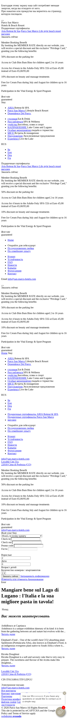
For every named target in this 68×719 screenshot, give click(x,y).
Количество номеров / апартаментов (20, 570)
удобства (13, 124)
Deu (10, 155)
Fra (9, 158)
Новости (12, 265)
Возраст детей (8, 567)
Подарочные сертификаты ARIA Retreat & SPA (33, 414)
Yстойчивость (15, 259)
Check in (5, 539)
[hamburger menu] (2, 20)
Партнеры (6, 696)
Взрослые (6, 555)
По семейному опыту (19, 251)
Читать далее (8, 634)
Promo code (7, 545)
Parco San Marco (16, 110)
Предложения (15, 136)
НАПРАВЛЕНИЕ (17, 127)
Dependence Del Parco (19, 113)
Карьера (12, 268)
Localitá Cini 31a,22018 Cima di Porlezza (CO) (16, 463)
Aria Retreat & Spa (10, 31)
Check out (6, 542)
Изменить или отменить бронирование (22, 579)
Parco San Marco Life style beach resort (41, 31)
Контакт (12, 273)
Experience (13, 138)
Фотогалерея (14, 270)
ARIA (11, 107)
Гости (4, 549)
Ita (9, 149)
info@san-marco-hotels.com (22, 279)
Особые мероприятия (19, 130)
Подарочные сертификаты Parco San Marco (31, 417)
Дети (4, 561)
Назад (4, 609)
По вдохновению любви (21, 248)
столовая (13, 118)
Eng (10, 152)
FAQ (10, 262)
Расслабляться (15, 121)
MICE (11, 133)
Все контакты (8, 690)
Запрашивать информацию (34, 576)
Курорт (11, 256)
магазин (5, 34)
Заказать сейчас (9, 36)
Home (11, 240)
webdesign (11, 716)
